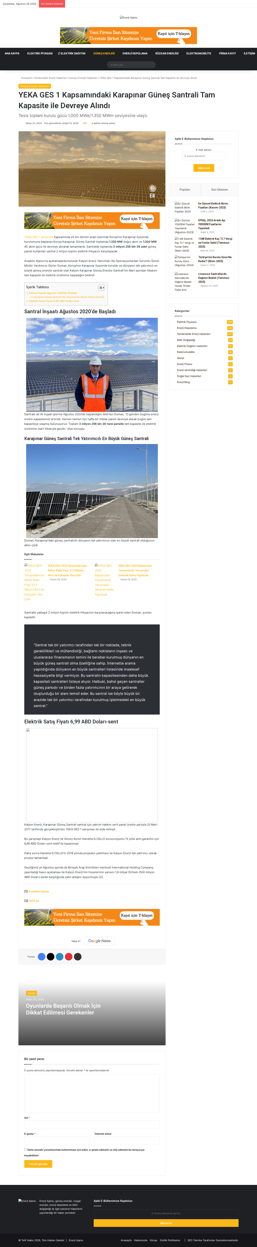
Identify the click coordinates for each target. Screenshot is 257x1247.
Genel (31, 993)
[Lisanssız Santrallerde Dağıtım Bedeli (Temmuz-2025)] (185, 282)
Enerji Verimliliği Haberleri (192, 370)
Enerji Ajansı (76, 1240)
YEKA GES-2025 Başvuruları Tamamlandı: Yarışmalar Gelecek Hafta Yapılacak (135, 570)
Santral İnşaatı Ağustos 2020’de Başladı (53, 292)
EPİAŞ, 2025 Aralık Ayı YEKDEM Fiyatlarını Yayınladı (211, 224)
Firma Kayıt (227, 53)
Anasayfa (26, 77)
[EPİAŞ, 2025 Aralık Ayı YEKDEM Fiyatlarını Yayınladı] (185, 226)
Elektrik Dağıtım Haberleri (192, 345)
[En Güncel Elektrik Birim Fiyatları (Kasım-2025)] (185, 209)
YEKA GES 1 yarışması (38, 237)
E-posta (30, 1133)
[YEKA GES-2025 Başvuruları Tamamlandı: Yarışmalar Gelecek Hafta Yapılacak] (105, 580)
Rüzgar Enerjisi (167, 53)
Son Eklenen (219, 189)
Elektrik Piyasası (40, 53)
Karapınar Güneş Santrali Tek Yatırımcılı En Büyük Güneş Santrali (69, 297)
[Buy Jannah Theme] (128, 35)
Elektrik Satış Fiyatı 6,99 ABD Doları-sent (54, 301)
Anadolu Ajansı (39, 891)
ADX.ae (34, 901)
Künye (153, 1240)
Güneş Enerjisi (104, 53)
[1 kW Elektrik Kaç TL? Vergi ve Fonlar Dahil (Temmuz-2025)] (185, 245)
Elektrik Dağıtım (72, 53)
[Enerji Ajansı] (128, 17)
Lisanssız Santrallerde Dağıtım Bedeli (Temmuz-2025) (214, 277)
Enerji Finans (184, 364)
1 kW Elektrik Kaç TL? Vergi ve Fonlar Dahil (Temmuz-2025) (215, 242)
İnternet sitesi (103, 1133)
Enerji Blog (183, 382)
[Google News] (99, 941)
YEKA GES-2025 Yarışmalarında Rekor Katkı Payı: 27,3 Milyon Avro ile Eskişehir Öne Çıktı (67, 570)
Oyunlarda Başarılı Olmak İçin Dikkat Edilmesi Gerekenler (63, 1009)
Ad (27, 1117)
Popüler (185, 189)
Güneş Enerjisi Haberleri (83, 77)
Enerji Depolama (135, 53)
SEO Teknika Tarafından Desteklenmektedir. (213, 1240)
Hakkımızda (140, 1240)
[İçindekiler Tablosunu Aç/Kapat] (99, 287)
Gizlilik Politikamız (170, 1240)
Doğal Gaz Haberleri (189, 376)
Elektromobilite (198, 53)
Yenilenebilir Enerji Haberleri (50, 77)
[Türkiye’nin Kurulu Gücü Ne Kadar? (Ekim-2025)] (185, 262)
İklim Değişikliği (186, 339)
